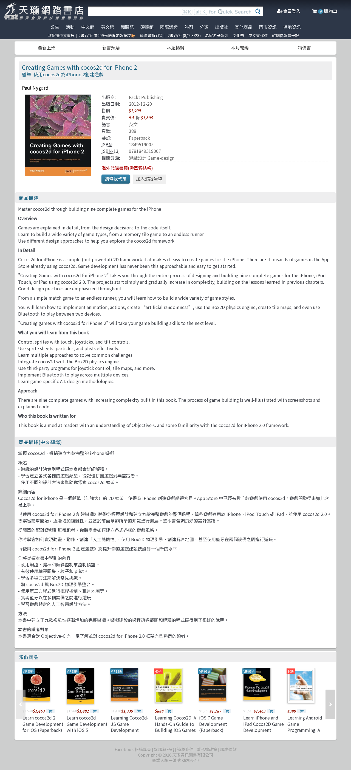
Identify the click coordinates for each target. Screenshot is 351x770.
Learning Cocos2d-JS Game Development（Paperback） (130, 726)
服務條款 (228, 749)
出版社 (221, 27)
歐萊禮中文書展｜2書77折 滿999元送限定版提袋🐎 (91, 35)
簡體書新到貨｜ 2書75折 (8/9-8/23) (170, 35)
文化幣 (238, 35)
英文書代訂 (258, 35)
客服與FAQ (164, 749)
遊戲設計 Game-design (151, 157)
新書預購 (111, 47)
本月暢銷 (240, 47)
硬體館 (147, 27)
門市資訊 (267, 27)
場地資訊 (292, 27)
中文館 (87, 27)
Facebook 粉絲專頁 (133, 749)
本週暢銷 (175, 47)
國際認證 (169, 27)
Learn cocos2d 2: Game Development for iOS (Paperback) (42, 723)
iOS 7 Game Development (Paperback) (213, 723)
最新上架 (46, 47)
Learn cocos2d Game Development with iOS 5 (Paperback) (87, 726)
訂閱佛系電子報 (285, 35)
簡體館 (127, 27)
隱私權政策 (207, 749)
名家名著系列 (216, 35)
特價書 (304, 47)
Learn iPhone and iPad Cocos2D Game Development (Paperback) (263, 726)
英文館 (107, 27)
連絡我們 (185, 749)
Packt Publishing (146, 97)
